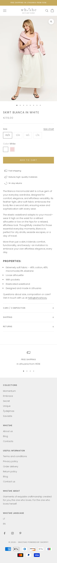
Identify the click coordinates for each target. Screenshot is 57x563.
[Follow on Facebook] (4, 533)
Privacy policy (10, 461)
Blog (5, 436)
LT (4, 518)
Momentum (9, 391)
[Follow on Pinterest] (20, 533)
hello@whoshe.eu (37, 297)
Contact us (9, 481)
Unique (6, 406)
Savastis (7, 416)
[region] (28, 358)
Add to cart (28, 160)
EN (4, 523)
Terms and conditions (15, 456)
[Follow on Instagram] (12, 533)
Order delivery (10, 466)
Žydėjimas (8, 411)
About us (8, 431)
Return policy (10, 471)
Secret (6, 401)
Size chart (48, 129)
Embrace (8, 396)
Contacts (8, 441)
